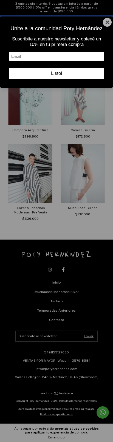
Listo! (56, 73)
